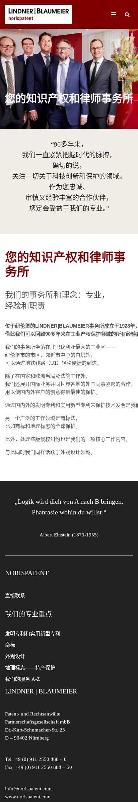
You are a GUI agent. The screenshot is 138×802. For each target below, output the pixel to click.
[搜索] (127, 14)
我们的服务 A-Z (22, 679)
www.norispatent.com (28, 796)
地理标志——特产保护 (30, 667)
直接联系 (15, 595)
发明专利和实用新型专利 (32, 633)
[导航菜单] (113, 14)
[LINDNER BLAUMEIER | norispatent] (38, 14)
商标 (10, 645)
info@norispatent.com (28, 788)
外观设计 (15, 656)
